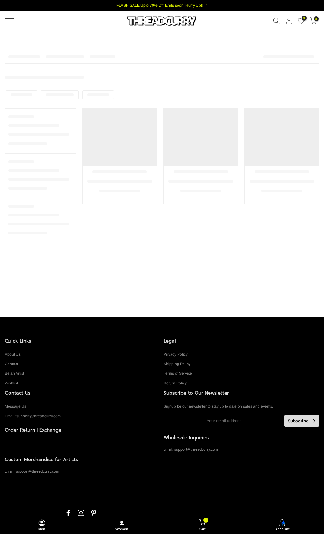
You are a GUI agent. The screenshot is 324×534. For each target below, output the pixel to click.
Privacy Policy (176, 354)
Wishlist (11, 383)
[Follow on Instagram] (81, 513)
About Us (13, 354)
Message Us (15, 406)
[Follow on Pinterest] (93, 513)
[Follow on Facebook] (68, 513)
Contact (11, 364)
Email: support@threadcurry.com (33, 416)
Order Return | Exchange (33, 430)
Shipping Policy (177, 364)
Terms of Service (178, 373)
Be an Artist (14, 373)
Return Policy (175, 383)
